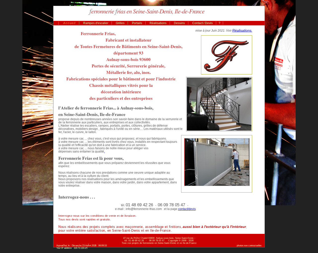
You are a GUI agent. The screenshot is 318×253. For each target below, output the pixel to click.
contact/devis (187, 208)
